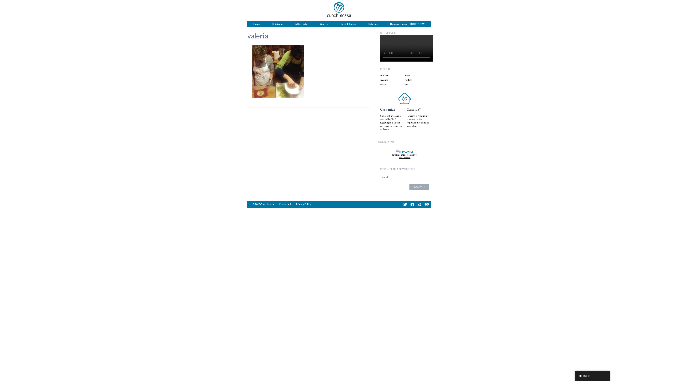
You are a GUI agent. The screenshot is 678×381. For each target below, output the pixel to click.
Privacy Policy (303, 204)
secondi (384, 79)
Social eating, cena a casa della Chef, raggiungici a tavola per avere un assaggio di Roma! (391, 122)
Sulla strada (301, 24)
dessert (383, 84)
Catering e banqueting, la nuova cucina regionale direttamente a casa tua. (418, 121)
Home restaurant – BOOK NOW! (407, 24)
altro (407, 84)
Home (256, 24)
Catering (373, 24)
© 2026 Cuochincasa (263, 204)
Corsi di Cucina (348, 24)
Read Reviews (404, 157)
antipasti (384, 75)
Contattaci (285, 204)
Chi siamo (277, 24)
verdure (408, 79)
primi (407, 75)
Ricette (324, 24)
